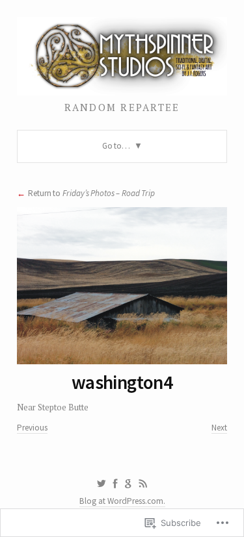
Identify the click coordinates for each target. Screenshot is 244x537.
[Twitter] (101, 484)
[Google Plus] (128, 484)
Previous (32, 427)
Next (219, 427)
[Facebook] (115, 484)
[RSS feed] (143, 484)
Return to (91, 193)
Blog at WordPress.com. (122, 500)
